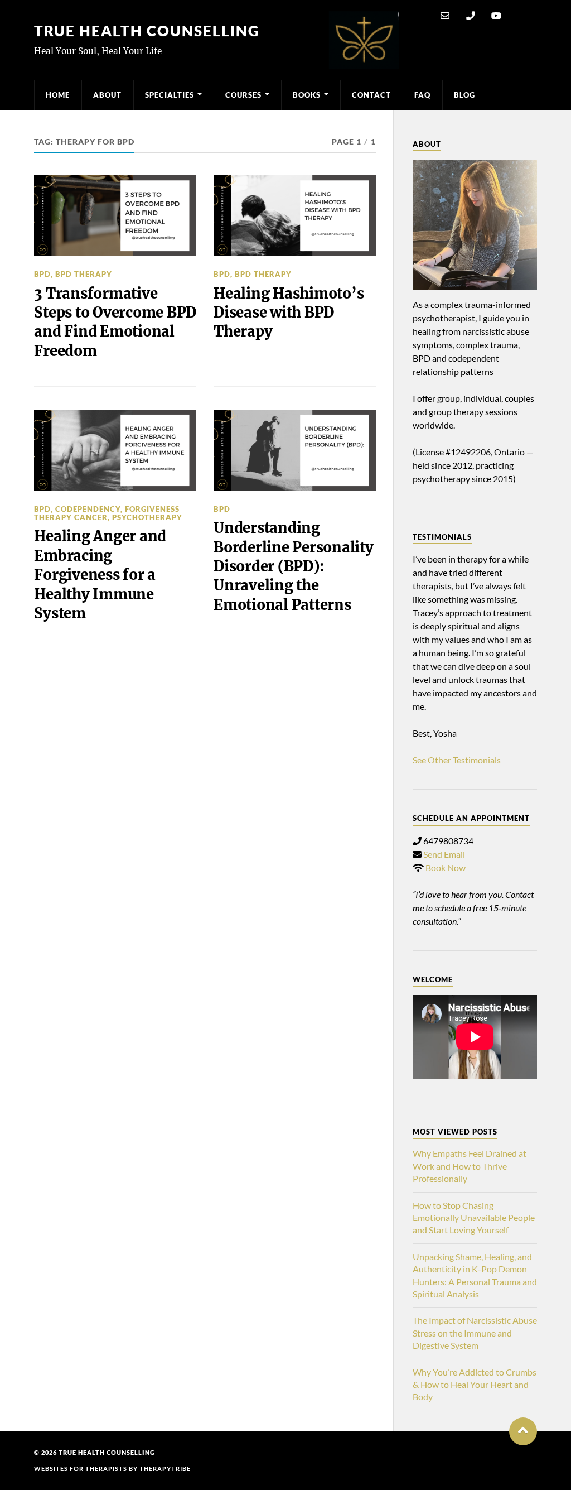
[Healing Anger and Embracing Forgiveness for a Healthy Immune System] (115, 450)
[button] (523, 1431)
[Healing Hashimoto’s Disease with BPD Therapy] (295, 216)
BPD (42, 274)
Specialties (169, 94)
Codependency (87, 508)
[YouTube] (496, 16)
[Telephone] (471, 16)
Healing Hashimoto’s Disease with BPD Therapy (289, 313)
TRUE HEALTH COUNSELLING (147, 30)
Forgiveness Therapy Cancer (107, 513)
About (107, 94)
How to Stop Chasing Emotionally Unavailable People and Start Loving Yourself (474, 1218)
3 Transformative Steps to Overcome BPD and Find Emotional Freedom (115, 322)
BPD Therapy (83, 274)
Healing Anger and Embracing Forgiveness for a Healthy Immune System (100, 574)
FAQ (422, 94)
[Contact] (445, 16)
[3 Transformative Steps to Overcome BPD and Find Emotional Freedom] (115, 216)
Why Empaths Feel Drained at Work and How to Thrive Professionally (469, 1166)
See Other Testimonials (457, 759)
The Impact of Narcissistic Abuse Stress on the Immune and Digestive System (475, 1332)
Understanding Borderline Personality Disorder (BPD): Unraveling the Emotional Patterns (293, 566)
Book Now (445, 867)
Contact (371, 94)
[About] (475, 225)
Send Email (444, 854)
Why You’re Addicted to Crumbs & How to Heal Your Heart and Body (474, 1384)
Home (58, 94)
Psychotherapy (147, 517)
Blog (464, 94)
